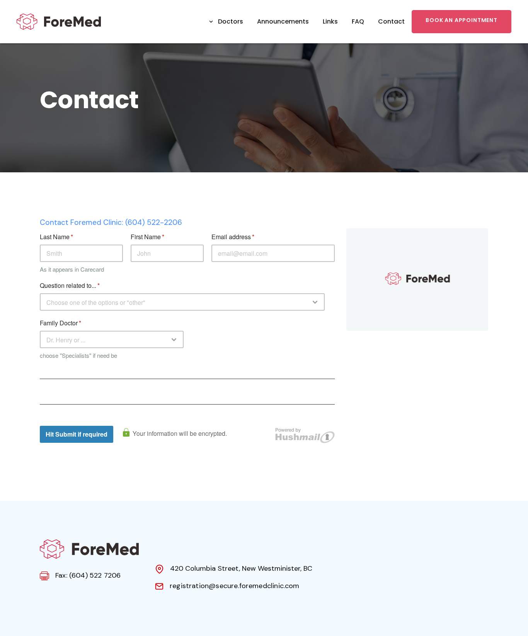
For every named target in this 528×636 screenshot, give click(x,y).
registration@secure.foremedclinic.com (235, 585)
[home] (59, 22)
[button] (225, 21)
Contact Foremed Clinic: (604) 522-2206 (111, 222)
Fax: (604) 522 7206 (88, 575)
